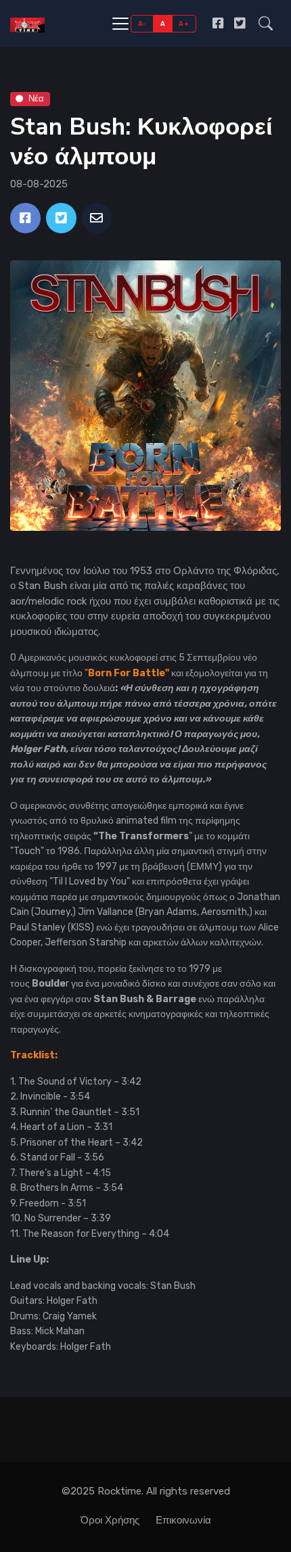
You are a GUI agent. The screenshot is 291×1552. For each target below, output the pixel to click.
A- (142, 23)
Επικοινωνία (183, 1520)
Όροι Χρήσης (110, 1520)
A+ (184, 23)
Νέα (36, 98)
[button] (265, 23)
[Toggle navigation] (120, 24)
